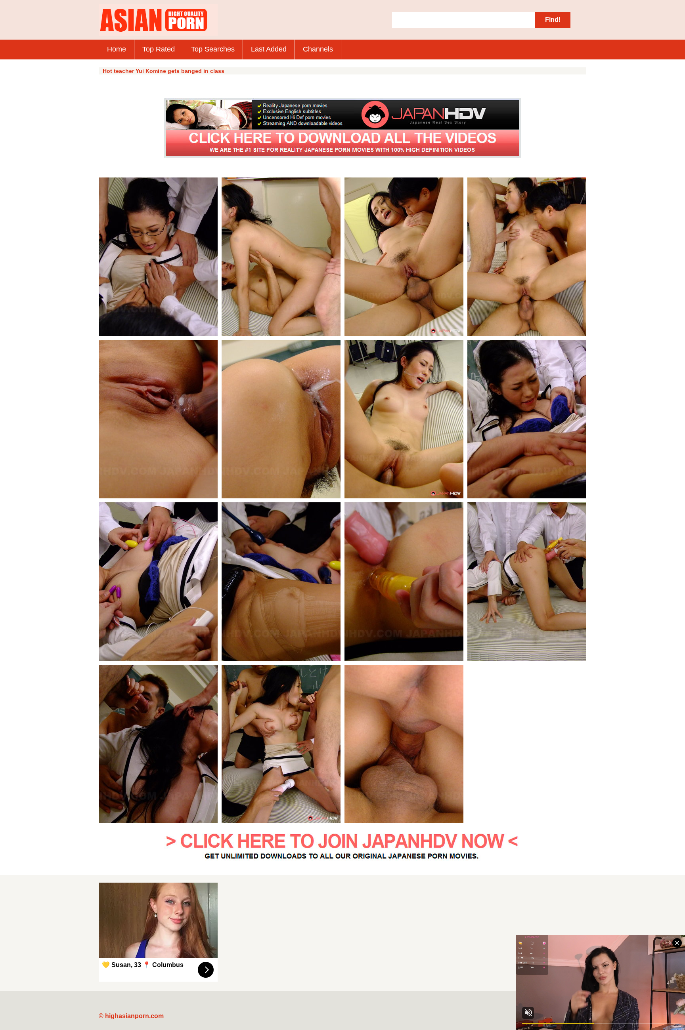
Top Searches (213, 49)
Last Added (269, 49)
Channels (318, 49)
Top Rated (158, 49)
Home (116, 49)
